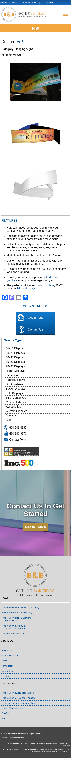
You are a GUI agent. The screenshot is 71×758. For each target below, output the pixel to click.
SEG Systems (14, 384)
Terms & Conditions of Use (12, 738)
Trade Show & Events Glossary (18, 697)
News (4, 660)
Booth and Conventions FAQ (16, 612)
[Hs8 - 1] (35, 133)
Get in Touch (36, 317)
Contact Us (35, 329)
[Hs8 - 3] (35, 185)
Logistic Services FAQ (13, 633)
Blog (9, 420)
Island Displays (15, 370)
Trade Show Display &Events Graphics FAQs (13, 627)
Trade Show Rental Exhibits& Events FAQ (16, 619)
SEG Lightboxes (16, 397)
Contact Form (17, 439)
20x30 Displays (15, 366)
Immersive (12, 375)
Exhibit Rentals (13, 743)
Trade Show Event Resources (17, 692)
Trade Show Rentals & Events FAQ (20, 607)
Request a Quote (8, 2)
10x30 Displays (15, 357)
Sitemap (5, 676)
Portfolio (5, 713)
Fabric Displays (15, 379)
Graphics (33, 743)
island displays (26, 288)
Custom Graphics (16, 411)
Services (11, 415)
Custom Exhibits (16, 402)
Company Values (10, 655)
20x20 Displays (15, 361)
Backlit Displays (16, 388)
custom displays (44, 285)
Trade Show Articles (12, 708)
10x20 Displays (15, 352)
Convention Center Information (18, 703)
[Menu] (65, 15)
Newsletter (47, 2)
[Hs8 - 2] (35, 81)
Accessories (13, 406)
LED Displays (14, 393)
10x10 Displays (15, 348)
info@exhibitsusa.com (59, 749)
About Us (6, 650)
